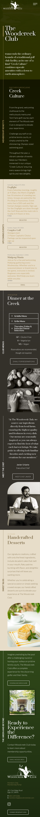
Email (23, 285)
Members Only (12, 783)
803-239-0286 (14, 796)
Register (23, 220)
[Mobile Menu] (35, 4)
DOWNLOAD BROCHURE (18, 683)
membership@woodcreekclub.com (21, 798)
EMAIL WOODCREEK (17, 759)
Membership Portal (14, 785)
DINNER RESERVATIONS (18, 812)
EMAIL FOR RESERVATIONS (24, 361)
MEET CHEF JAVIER (23, 477)
